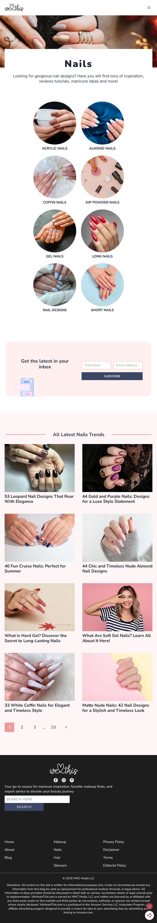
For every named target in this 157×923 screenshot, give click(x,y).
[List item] (56, 780)
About (9, 849)
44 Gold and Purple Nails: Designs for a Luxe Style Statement (116, 499)
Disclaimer (111, 849)
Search (24, 807)
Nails (58, 849)
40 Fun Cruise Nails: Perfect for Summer (35, 568)
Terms (108, 857)
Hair (57, 857)
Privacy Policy (113, 841)
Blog (8, 857)
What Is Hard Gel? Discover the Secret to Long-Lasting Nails (36, 638)
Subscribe (112, 376)
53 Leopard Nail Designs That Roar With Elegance (39, 499)
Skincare (60, 865)
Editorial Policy (114, 865)
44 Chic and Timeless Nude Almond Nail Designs (117, 568)
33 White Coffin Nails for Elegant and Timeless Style (37, 707)
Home (9, 841)
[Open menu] (148, 8)
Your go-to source (18, 786)
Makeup (60, 841)
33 (53, 727)
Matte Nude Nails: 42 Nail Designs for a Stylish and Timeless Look (115, 707)
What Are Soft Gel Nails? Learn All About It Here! (116, 638)
